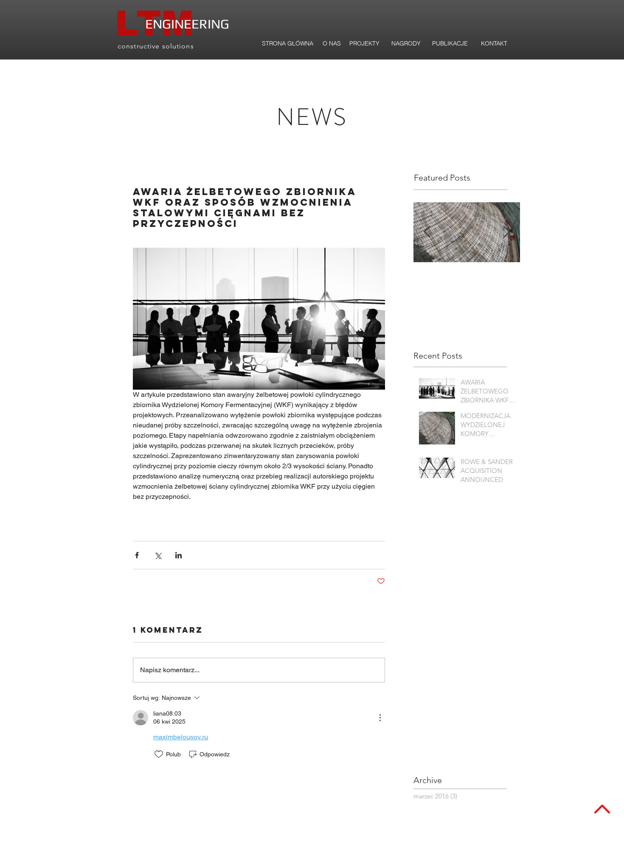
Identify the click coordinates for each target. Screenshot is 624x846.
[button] (450, 43)
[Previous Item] (427, 232)
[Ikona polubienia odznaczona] (158, 754)
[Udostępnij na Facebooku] (137, 555)
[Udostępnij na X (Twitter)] (158, 555)
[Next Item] (506, 232)
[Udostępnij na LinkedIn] (178, 555)
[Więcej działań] (380, 718)
